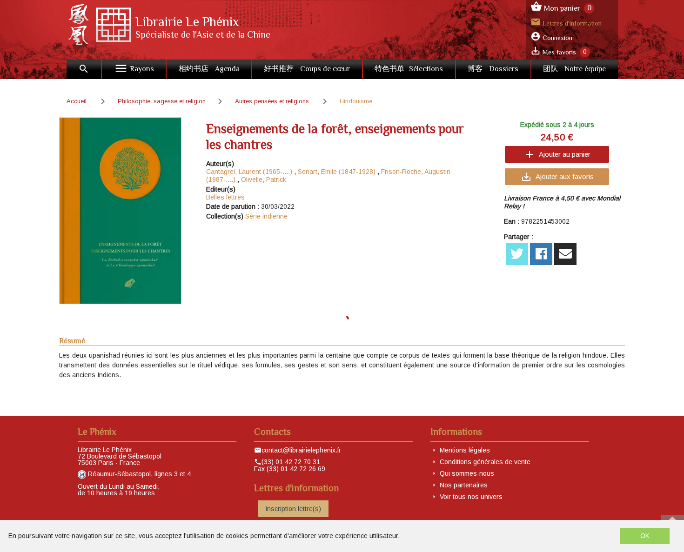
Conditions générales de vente (485, 462)
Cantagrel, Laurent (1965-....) (249, 171)
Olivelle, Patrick (263, 179)
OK (645, 535)
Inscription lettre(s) (293, 508)
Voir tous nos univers (471, 496)
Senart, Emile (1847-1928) (337, 171)
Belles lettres (225, 197)
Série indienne (266, 216)
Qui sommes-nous (467, 473)
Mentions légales (465, 450)
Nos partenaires (464, 485)
